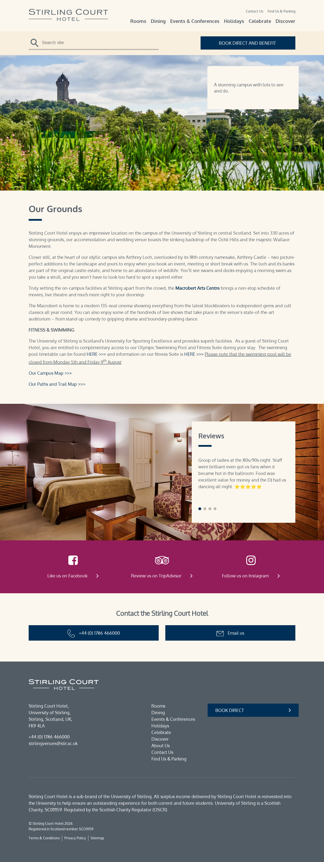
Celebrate (260, 21)
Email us (236, 633)
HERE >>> (96, 354)
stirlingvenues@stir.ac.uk (53, 743)
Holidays (234, 21)
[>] (35, 44)
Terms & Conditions (44, 838)
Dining (158, 21)
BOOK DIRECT (229, 710)
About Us (160, 745)
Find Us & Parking (281, 11)
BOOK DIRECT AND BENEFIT (248, 43)
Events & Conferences (195, 21)
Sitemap (97, 838)
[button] (199, 508)
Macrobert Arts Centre (197, 288)
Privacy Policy (75, 838)
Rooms (138, 21)
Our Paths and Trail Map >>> (57, 384)
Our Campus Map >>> (50, 373)
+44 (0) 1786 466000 (99, 633)
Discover (285, 21)
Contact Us (254, 11)
